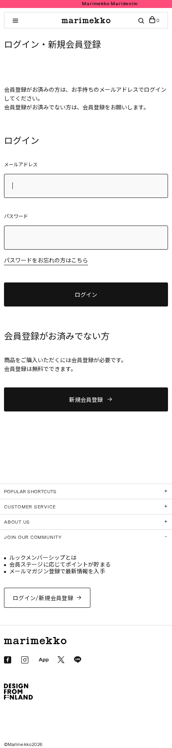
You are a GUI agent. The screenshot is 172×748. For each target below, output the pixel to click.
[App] (43, 660)
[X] (61, 659)
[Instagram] (24, 659)
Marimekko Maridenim (97, 3)
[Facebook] (7, 659)
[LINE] (77, 659)
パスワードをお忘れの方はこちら (46, 261)
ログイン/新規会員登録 (43, 598)
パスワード (16, 216)
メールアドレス (21, 164)
